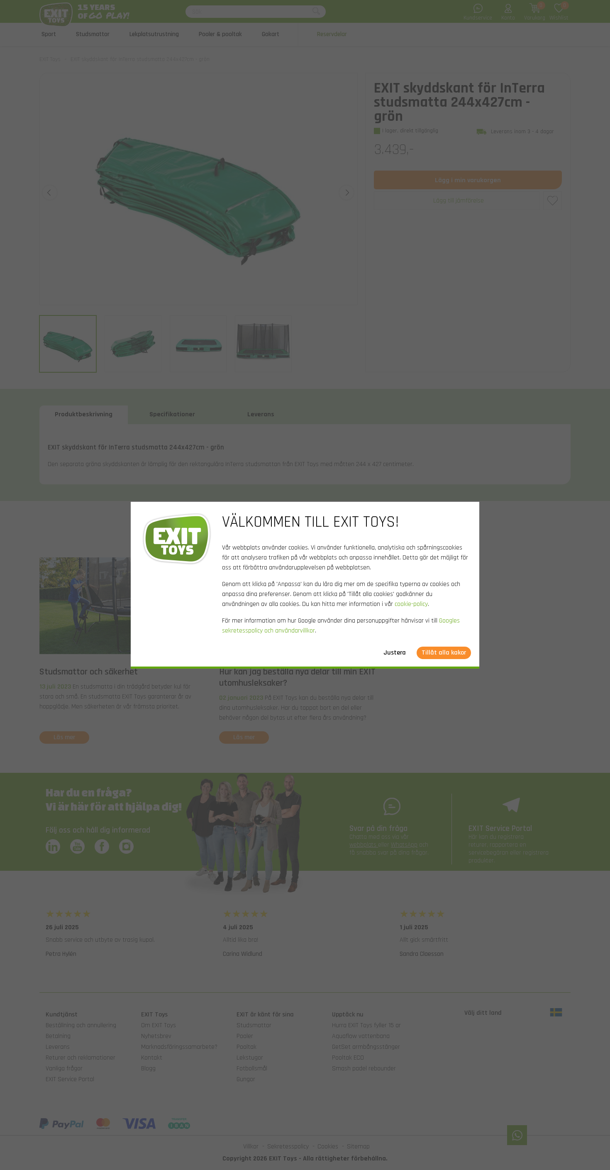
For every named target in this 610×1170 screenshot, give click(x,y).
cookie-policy (411, 604)
